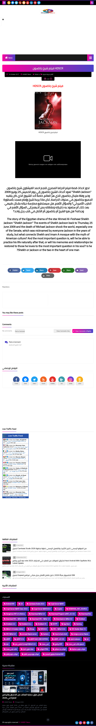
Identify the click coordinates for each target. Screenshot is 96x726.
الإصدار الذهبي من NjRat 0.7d (25, 644)
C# (22, 603)
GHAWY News (16, 482)
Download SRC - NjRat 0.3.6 (15, 618)
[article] (69, 299)
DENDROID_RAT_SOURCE (77, 608)
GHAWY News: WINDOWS (16, 464)
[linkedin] (31, 2)
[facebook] (91, 722)
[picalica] (73, 722)
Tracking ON (22, 497)
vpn (7, 644)
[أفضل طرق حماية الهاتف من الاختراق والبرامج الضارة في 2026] (24, 681)
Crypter (59, 608)
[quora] (20, 2)
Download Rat (86, 613)
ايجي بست (45, 644)
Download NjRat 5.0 (38, 613)
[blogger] (24, 2)
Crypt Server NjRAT (57, 603)
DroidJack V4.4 (26, 623)
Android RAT (10, 603)
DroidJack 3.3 (10, 623)
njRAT (8, 639)
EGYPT (55, 623)
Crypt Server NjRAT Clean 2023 (17, 608)
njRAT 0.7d (20, 639)
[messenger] (12, 2)
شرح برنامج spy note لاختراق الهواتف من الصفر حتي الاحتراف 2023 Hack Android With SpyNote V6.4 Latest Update (52, 562)
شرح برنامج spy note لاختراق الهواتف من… (15, 470)
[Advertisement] (48, 34)
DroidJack (82, 618)
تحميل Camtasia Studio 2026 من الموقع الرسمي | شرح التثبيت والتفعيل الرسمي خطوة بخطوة (50, 548)
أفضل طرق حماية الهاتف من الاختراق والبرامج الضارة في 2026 (22, 696)
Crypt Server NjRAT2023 (42, 608)
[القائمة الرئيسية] (90, 57)
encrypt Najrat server (29, 633)
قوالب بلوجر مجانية (78, 649)
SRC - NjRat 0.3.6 (59, 628)
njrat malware (75, 639)
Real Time (15, 497)
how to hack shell (61, 633)
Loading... (52, 665)
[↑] (48, 720)
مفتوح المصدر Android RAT (54, 654)
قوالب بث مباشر (60, 649)
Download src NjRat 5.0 (64, 618)
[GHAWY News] (48, 12)
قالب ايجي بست (11, 649)
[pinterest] (35, 2)
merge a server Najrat (80, 633)
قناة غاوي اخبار (28, 649)
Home (10, 57)
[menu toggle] (4, 2)
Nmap (32, 628)
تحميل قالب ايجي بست (76, 644)
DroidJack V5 (42, 623)
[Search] (92, 2)
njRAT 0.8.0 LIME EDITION (39, 639)
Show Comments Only (63, 331)
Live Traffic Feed (15, 436)
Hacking (79, 623)
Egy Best (67, 623)
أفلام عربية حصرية (48, 74)
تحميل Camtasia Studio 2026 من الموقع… (15, 494)
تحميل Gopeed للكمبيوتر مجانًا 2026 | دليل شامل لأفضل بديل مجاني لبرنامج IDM (44, 575)
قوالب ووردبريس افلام (31, 654)
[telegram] (16, 2)
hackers (46, 633)
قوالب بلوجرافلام (12, 654)
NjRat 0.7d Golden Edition (15, 628)
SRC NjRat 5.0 (11, 633)
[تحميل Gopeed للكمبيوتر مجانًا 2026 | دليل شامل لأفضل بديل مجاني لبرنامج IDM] (6, 575)
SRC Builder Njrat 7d (78, 628)
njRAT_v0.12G (59, 639)
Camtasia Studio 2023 (36, 603)
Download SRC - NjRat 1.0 (41, 618)
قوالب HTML (44, 649)
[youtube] (27, 2)
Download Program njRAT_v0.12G (63, 613)
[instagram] (80, 722)
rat (88, 639)
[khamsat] (9, 2)
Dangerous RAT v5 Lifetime (15, 613)
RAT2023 (43, 628)
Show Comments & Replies (83, 331)
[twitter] (39, 2)
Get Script (8, 497)
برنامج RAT (58, 644)
